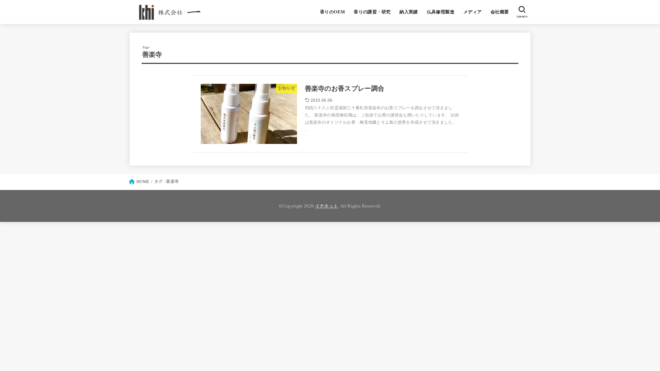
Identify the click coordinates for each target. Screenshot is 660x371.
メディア (472, 12)
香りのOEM (332, 12)
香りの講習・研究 (372, 12)
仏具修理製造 (440, 12)
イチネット (326, 206)
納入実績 (408, 12)
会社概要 (500, 12)
